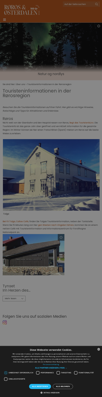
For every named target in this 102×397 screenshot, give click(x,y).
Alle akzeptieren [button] (40, 386)
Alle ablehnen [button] (63, 386)
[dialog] (51, 371)
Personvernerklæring (51, 364)
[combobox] (98, 349)
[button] (51, 368)
